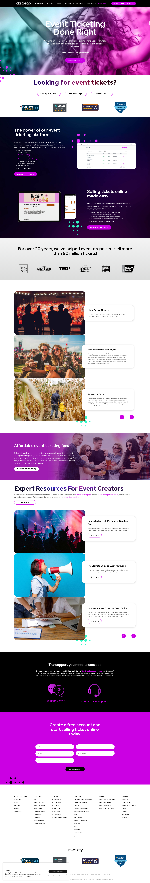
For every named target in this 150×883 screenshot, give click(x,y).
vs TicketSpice (56, 802)
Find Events (125, 814)
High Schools (78, 817)
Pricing (16, 802)
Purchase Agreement (75, 879)
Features (17, 805)
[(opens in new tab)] (29, 107)
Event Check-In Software (107, 799)
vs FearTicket (56, 811)
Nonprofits (77, 830)
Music (75, 827)
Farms (75, 814)
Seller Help (37, 817)
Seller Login (37, 814)
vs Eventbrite (56, 799)
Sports (76, 836)
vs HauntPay (56, 808)
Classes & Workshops (80, 802)
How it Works (18, 799)
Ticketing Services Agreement (105, 879)
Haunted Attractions (80, 821)
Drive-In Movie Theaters (81, 811)
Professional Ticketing (129, 805)
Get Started (18, 811)
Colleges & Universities (81, 808)
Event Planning (38, 808)
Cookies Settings (58, 875)
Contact (124, 811)
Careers (124, 808)
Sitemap (124, 817)
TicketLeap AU (126, 802)
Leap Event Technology (80, 875)
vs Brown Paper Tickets (59, 817)
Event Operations (39, 805)
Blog (35, 799)
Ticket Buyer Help (39, 824)
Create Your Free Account (123, 3)
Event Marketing (39, 802)
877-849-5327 (106, 875)
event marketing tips (83, 495)
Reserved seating (24, 155)
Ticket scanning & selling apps (28, 159)
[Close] (66, 866)
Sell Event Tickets (39, 811)
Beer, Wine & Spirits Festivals (83, 799)
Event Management (105, 802)
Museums (77, 824)
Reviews (16, 808)
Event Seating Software (106, 808)
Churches (77, 805)
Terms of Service (89, 879)
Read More (95, 535)
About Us (125, 799)
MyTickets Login (39, 821)
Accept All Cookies (57, 871)
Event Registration (105, 805)
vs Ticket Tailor (56, 814)
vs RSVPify (55, 805)
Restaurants (78, 833)
